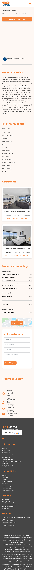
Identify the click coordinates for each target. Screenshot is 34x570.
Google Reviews (6, 453)
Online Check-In (6, 477)
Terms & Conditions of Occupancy (11, 461)
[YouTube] (3, 438)
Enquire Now (5, 508)
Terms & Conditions (21, 562)
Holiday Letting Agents (8, 506)
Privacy (18, 568)
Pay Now (4, 479)
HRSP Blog (4, 475)
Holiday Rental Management (10, 502)
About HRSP (5, 448)
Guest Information (7, 481)
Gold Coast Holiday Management (11, 504)
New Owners (5, 499)
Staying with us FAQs (7, 459)
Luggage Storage (6, 486)
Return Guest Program (8, 490)
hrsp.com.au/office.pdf (15, 544)
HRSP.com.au (16, 535)
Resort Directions (6, 488)
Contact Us (5, 463)
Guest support (6, 564)
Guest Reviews (6, 450)
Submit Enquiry (10, 363)
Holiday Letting (6, 457)
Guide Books (5, 484)
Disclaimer (26, 568)
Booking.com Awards (7, 455)
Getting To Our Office (8, 466)
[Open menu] (30, 3)
